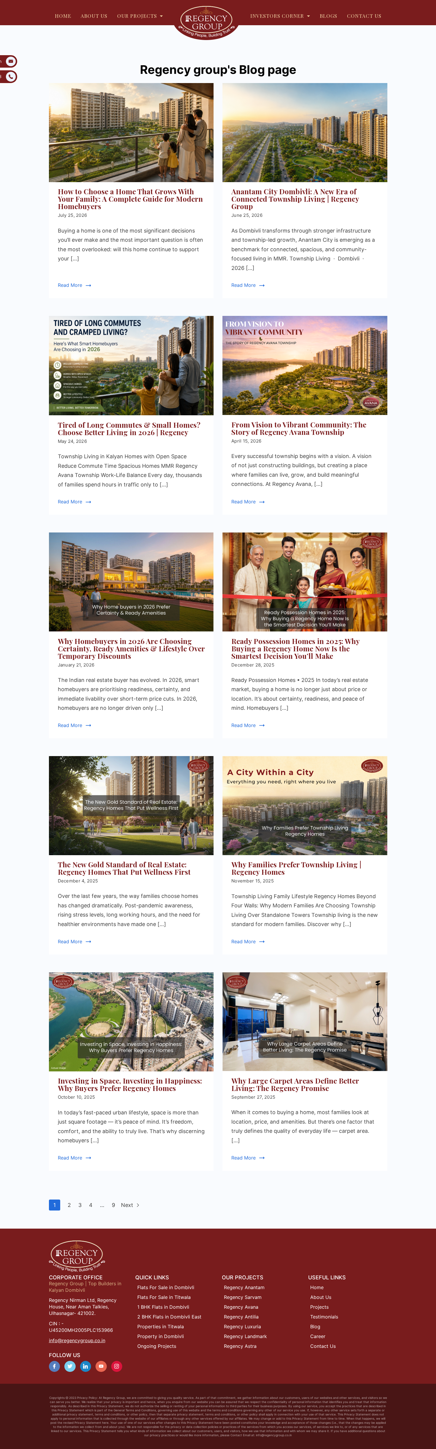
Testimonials (324, 1317)
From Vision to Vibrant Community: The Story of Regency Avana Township (298, 428)
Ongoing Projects (156, 1346)
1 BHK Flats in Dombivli (163, 1307)
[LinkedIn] (85, 1366)
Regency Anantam (244, 1287)
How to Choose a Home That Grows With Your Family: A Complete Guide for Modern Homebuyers (130, 199)
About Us (320, 1297)
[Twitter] (70, 1366)
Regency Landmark (245, 1336)
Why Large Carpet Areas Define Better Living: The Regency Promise (295, 1084)
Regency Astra (240, 1346)
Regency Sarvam (243, 1297)
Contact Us (323, 1346)
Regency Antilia (241, 1317)
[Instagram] (116, 1366)
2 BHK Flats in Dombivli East (169, 1317)
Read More (70, 285)
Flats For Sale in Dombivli (165, 1287)
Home (317, 1287)
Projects (319, 1307)
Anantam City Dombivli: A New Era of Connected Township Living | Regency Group (295, 199)
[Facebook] (54, 1366)
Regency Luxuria (242, 1326)
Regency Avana (241, 1307)
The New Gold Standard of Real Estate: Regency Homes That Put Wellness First (124, 868)
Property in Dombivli (160, 1336)
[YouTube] (101, 1366)
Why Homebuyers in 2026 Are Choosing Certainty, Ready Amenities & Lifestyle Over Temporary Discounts (131, 648)
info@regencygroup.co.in (77, 1340)
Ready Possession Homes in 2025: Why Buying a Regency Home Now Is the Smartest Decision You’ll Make (295, 648)
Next (128, 1205)
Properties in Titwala (160, 1326)
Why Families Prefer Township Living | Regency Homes (296, 868)
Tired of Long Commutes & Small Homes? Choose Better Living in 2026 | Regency (129, 428)
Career (317, 1336)
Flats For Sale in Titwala (164, 1297)
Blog (315, 1326)
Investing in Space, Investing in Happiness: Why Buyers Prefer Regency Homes (130, 1084)
